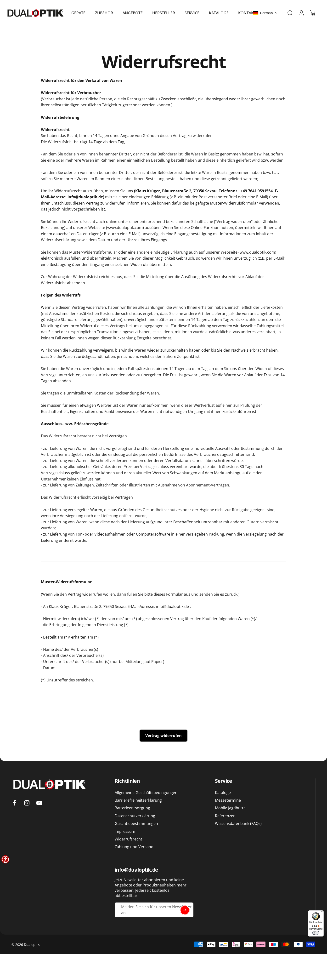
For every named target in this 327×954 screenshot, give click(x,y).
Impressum (125, 831)
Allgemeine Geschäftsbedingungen (146, 792)
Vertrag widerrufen (163, 735)
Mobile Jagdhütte (230, 808)
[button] (265, 13)
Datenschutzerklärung (135, 815)
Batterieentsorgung (132, 808)
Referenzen (225, 815)
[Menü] (322, 912)
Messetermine (228, 800)
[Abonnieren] (185, 910)
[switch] (315, 933)
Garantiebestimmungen (136, 823)
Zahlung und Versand (134, 847)
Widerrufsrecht (128, 839)
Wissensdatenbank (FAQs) (238, 823)
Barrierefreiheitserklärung (138, 800)
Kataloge (223, 792)
